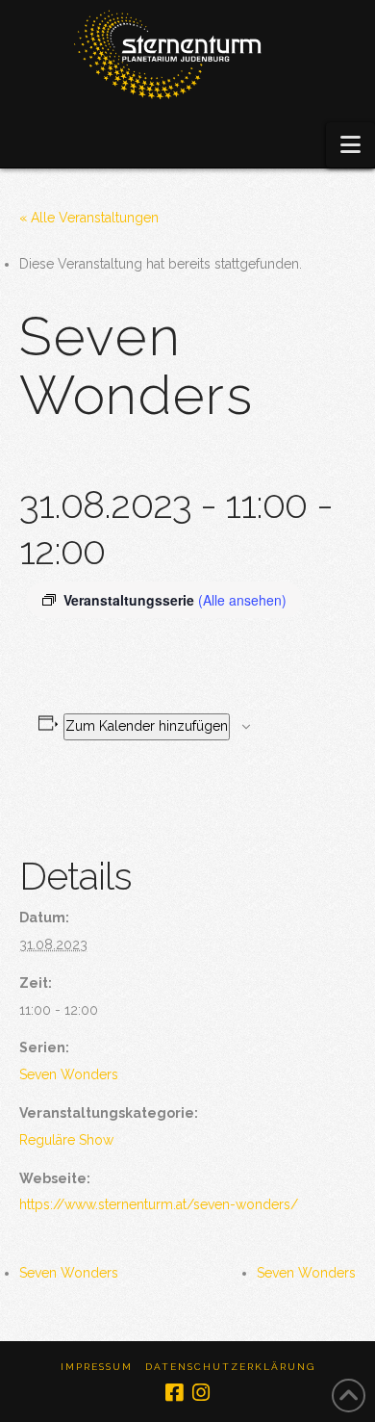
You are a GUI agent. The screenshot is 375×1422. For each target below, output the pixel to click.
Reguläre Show (66, 1140)
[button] (350, 145)
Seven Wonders (68, 1074)
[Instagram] (201, 1393)
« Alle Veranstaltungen (89, 217)
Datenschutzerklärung (230, 1366)
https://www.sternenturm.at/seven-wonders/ (158, 1204)
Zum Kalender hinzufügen (146, 726)
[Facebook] (174, 1393)
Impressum (97, 1366)
